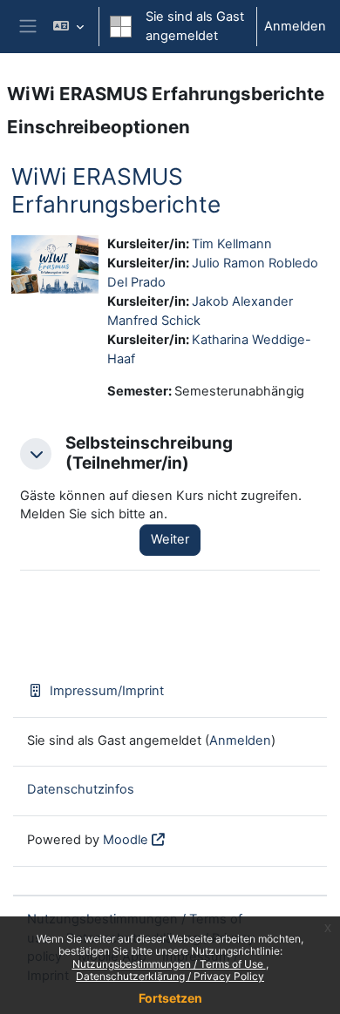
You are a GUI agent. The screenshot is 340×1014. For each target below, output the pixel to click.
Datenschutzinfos (80, 789)
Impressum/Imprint (107, 691)
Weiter (170, 539)
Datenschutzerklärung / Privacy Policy (170, 976)
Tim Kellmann (232, 244)
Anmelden (295, 26)
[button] (68, 26)
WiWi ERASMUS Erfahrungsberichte (116, 190)
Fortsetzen (170, 997)
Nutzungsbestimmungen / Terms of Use (169, 963)
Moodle (125, 840)
